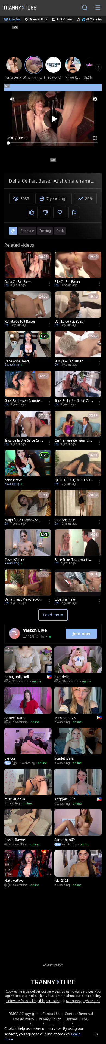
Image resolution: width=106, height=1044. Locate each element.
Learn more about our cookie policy (74, 995)
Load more (53, 614)
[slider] (53, 143)
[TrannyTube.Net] (19, 7)
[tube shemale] (78, 508)
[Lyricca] (28, 747)
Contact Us (51, 1013)
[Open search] (85, 8)
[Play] (53, 118)
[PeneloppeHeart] (28, 349)
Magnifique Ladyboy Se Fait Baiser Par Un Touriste (24, 520)
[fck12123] (78, 869)
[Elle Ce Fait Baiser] (78, 270)
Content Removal (79, 1013)
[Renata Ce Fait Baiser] (28, 309)
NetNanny (73, 1001)
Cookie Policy (23, 1019)
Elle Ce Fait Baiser (67, 281)
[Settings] (95, 99)
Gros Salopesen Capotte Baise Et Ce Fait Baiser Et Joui (24, 400)
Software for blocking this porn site (33, 1001)
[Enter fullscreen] (95, 138)
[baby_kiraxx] (28, 468)
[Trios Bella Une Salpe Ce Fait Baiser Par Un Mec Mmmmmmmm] (28, 429)
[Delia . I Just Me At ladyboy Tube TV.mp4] (28, 587)
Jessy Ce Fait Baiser (69, 361)
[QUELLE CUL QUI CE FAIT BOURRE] (78, 468)
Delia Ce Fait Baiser (19, 281)
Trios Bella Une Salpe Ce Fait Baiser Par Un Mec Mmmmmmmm (23, 440)
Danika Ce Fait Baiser (70, 321)
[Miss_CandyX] (78, 706)
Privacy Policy (50, 1019)
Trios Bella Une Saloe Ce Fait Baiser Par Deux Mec (73, 400)
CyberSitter (91, 1001)
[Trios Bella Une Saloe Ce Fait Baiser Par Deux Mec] (78, 389)
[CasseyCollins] (28, 547)
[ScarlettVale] (78, 747)
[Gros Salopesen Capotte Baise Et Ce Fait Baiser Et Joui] (28, 389)
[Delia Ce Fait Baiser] (28, 270)
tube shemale (65, 520)
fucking (45, 230)
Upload (71, 1019)
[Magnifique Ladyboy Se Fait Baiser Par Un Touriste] (28, 508)
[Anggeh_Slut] (78, 788)
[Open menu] (98, 8)
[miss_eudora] (28, 788)
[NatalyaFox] (28, 869)
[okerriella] (78, 665)
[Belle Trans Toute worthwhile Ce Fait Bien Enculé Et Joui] (78, 547)
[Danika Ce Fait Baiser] (78, 309)
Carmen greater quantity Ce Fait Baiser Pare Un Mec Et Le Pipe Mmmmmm (73, 440)
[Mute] (12, 99)
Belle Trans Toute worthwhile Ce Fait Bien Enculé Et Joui (73, 559)
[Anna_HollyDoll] (28, 665)
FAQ (85, 1019)
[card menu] (49, 283)
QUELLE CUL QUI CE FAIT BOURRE (74, 480)
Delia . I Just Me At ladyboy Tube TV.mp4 (24, 599)
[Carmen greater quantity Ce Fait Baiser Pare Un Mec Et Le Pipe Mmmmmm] (78, 429)
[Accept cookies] (97, 1034)
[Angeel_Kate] (28, 706)
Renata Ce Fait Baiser (20, 321)
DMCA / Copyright (23, 1013)
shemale (27, 230)
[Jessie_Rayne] (28, 828)
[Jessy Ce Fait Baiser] (78, 349)
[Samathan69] (78, 828)
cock (60, 230)
